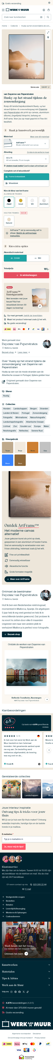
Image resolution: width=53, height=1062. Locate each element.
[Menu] (3, 10)
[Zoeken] (47, 17)
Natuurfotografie (37, 417)
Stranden (44, 408)
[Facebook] (19, 992)
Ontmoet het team (14, 953)
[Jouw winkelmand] (48, 10)
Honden (6, 408)
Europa (37, 426)
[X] (23, 992)
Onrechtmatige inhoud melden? (20, 1038)
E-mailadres (7, 834)
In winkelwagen (28, 275)
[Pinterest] (15, 992)
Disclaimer (37, 1034)
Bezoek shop (8, 352)
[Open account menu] (43, 10)
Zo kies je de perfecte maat (38, 152)
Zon (15, 426)
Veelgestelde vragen (15, 897)
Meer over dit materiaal (39, 137)
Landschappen (20, 408)
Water (46, 426)
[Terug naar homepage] (17, 9)
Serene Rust (37, 430)
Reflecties (23, 430)
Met (39, 258)
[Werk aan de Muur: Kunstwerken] (49, 965)
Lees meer (23, 352)
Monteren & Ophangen (16, 912)
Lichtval (6, 426)
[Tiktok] (27, 992)
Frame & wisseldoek (17, 176)
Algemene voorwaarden (21, 1034)
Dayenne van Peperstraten (21, 94)
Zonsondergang (40, 413)
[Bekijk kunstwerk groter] (48, 32)
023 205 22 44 (39, 884)
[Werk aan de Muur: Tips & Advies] (49, 978)
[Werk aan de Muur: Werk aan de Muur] (49, 985)
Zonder (17, 258)
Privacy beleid (40, 1038)
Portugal (25, 413)
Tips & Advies (10, 978)
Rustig (6, 395)
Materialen (8, 971)
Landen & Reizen (11, 413)
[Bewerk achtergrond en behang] (48, 37)
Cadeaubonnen (13, 916)
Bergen (33, 408)
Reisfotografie (9, 430)
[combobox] (20, 17)
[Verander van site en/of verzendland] (49, 3)
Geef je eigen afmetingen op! (26, 166)
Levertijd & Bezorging (15, 908)
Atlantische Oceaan (35, 422)
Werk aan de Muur (13, 985)
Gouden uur (25, 426)
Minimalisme (21, 417)
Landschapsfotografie (13, 422)
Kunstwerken (9, 964)
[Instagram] (11, 992)
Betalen (9, 904)
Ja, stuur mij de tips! (14, 847)
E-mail (28, 889)
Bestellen (10, 901)
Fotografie (7, 417)
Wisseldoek (13, 183)
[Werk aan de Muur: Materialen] (49, 971)
